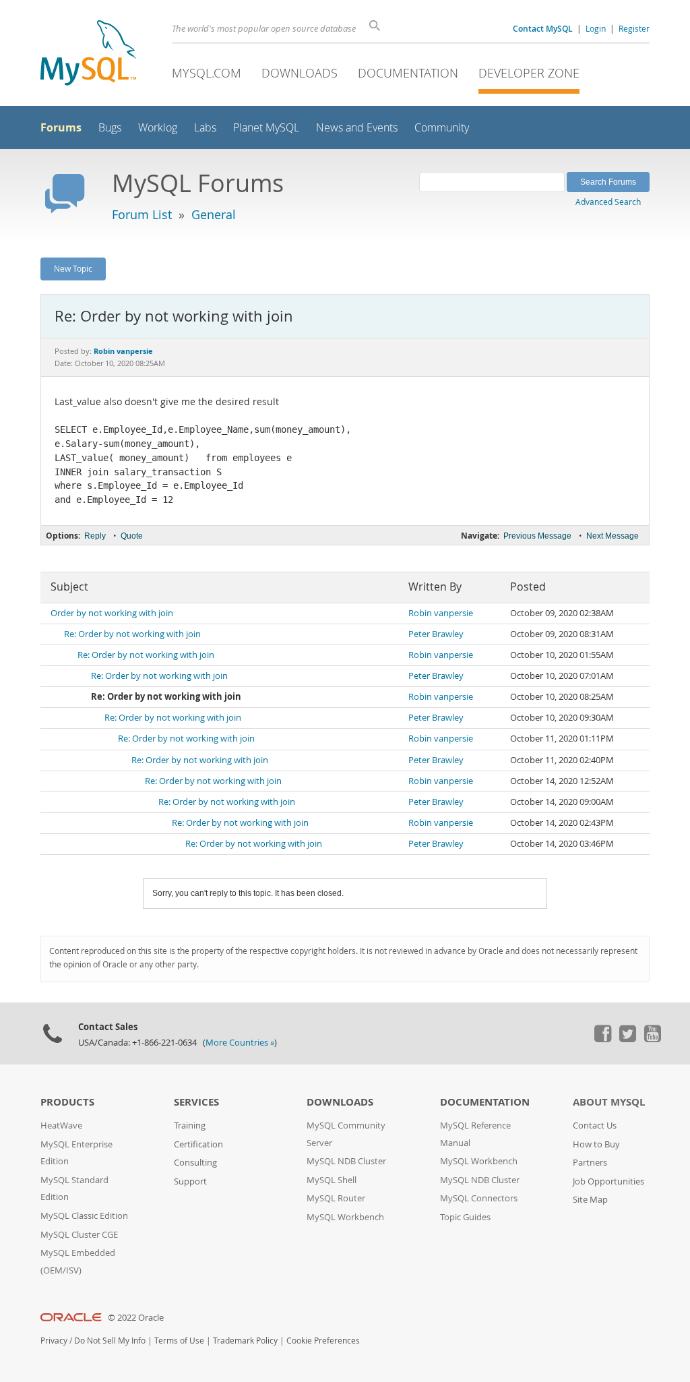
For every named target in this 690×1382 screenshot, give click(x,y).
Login (596, 28)
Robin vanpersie (440, 613)
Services (196, 1102)
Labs (205, 128)
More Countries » (240, 1042)
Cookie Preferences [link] (323, 1340)
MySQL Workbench (345, 1217)
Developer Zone (528, 73)
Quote (132, 536)
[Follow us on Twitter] (627, 1039)
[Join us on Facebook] (602, 1039)
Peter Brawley (436, 634)
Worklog (157, 128)
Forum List (142, 214)
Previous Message (537, 536)
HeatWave (61, 1125)
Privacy (53, 1340)
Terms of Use (179, 1340)
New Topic (73, 268)
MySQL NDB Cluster (346, 1161)
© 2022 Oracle (136, 1317)
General (213, 214)
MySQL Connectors (479, 1198)
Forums (61, 127)
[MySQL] (88, 54)
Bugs (109, 128)
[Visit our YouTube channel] (652, 1039)
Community (441, 128)
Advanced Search (608, 201)
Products (67, 1102)
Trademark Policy (245, 1340)
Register (634, 28)
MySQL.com (206, 73)
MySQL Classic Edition (84, 1216)
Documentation (408, 73)
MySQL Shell (331, 1180)
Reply (95, 536)
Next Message (612, 536)
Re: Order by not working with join (132, 634)
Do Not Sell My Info (110, 1340)
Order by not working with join (112, 613)
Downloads (299, 73)
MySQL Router (336, 1198)
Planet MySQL (266, 128)
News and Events (357, 128)
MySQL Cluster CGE (79, 1234)
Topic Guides (465, 1217)
